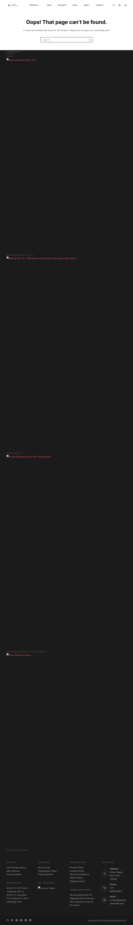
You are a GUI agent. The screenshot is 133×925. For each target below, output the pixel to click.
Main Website (13, 871)
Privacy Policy (77, 867)
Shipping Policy (77, 881)
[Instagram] (21, 920)
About (86, 5)
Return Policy (76, 877)
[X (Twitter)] (17, 920)
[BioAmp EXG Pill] (66, 354)
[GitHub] (8, 920)
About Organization (16, 867)
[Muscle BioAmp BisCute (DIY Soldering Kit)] (66, 552)
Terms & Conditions (79, 874)
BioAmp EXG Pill (14, 453)
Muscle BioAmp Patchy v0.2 (20, 255)
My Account (44, 867)
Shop (49, 5)
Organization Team (47, 871)
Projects (62, 5)
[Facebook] (12, 920)
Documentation (14, 874)
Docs (75, 5)
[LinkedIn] (30, 920)
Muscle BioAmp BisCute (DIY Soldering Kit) (27, 651)
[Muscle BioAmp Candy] (66, 750)
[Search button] (89, 39)
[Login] (120, 5)
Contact (100, 5)
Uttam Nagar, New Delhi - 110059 (116, 875)
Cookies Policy (77, 871)
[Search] (114, 5)
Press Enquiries (45, 874)
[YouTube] (26, 920)
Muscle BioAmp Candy (17, 850)
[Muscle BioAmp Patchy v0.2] (66, 155)
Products (33, 5)
